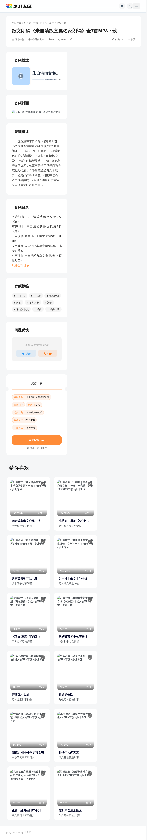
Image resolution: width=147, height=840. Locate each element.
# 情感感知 (53, 295)
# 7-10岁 (36, 295)
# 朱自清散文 (21, 309)
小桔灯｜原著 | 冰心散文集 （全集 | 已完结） (74, 520)
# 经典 (38, 309)
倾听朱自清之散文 (70, 810)
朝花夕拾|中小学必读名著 (28, 752)
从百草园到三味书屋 (25, 578)
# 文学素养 (33, 302)
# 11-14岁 (19, 295)
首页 (28, 22)
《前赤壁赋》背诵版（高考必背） (27, 636)
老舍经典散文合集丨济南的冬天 (27, 520)
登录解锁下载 (37, 440)
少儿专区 (26, 832)
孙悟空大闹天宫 (69, 752)
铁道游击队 (66, 694)
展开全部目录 (20, 265)
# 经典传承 (53, 309)
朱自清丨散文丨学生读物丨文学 (74, 578)
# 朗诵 (48, 302)
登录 (28, 353)
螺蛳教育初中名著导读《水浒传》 (73, 636)
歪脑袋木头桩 (20, 694)
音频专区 (38, 22)
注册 (49, 353)
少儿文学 (49, 22)
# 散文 (17, 302)
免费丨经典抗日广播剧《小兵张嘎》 (26, 810)
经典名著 (61, 22)
